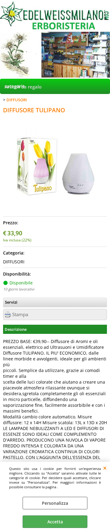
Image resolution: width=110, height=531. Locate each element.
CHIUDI (105, 468)
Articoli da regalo (23, 87)
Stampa (20, 314)
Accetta (55, 522)
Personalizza (55, 503)
